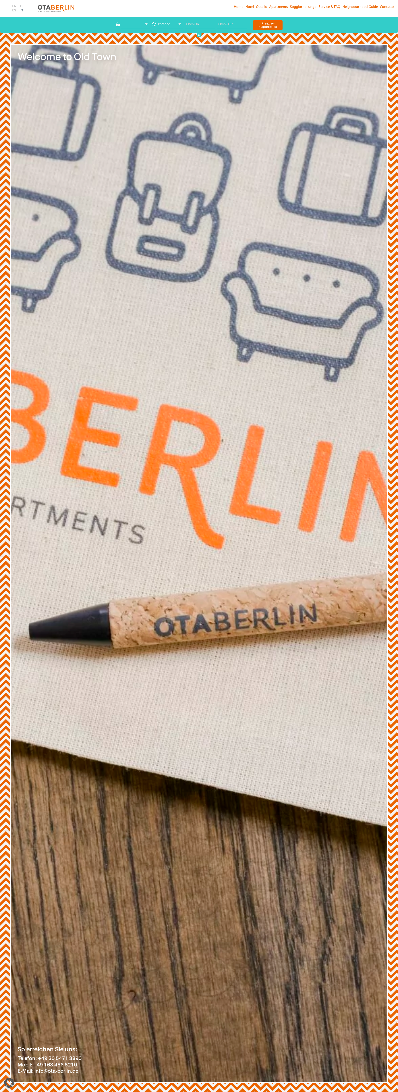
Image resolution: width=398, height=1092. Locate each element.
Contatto (387, 6)
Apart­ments (278, 6)
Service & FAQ (329, 6)
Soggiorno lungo (303, 6)
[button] (9, 1083)
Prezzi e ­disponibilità (267, 25)
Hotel (249, 6)
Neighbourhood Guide (360, 6)
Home (238, 6)
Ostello (261, 6)
